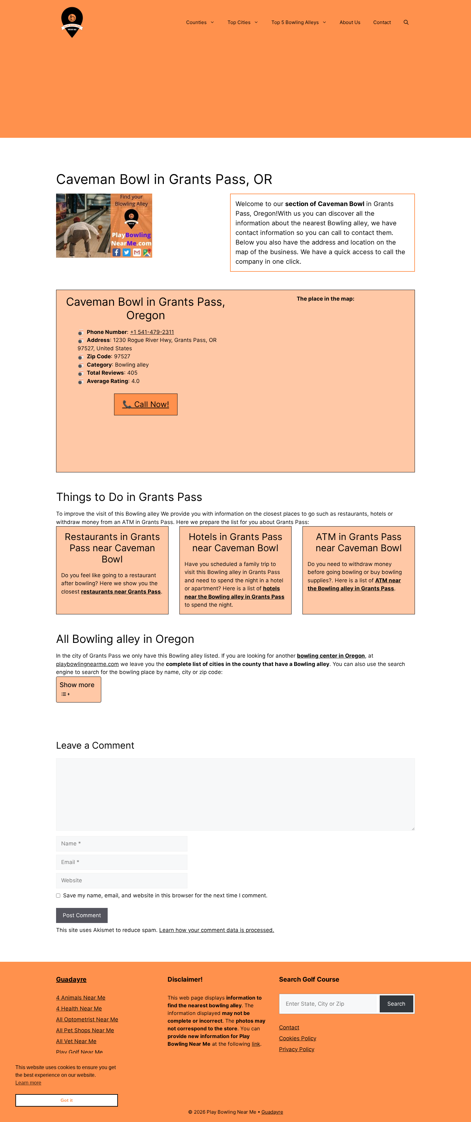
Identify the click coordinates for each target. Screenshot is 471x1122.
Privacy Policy (296, 1049)
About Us (350, 22)
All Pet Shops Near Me (85, 1030)
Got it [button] (67, 1100)
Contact (382, 22)
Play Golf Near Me (79, 1052)
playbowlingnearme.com (87, 664)
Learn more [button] (28, 1082)
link (256, 1044)
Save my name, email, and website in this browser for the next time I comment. (165, 895)
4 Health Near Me (79, 1008)
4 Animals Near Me (80, 997)
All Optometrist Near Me (87, 1019)
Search (396, 1004)
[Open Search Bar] (406, 22)
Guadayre (71, 979)
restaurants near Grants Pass (121, 591)
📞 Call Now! (145, 404)
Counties (196, 22)
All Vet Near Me (76, 1041)
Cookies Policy (297, 1038)
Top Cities (239, 22)
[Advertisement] (235, 93)
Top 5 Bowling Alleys (295, 22)
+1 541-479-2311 (152, 332)
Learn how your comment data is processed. (216, 930)
